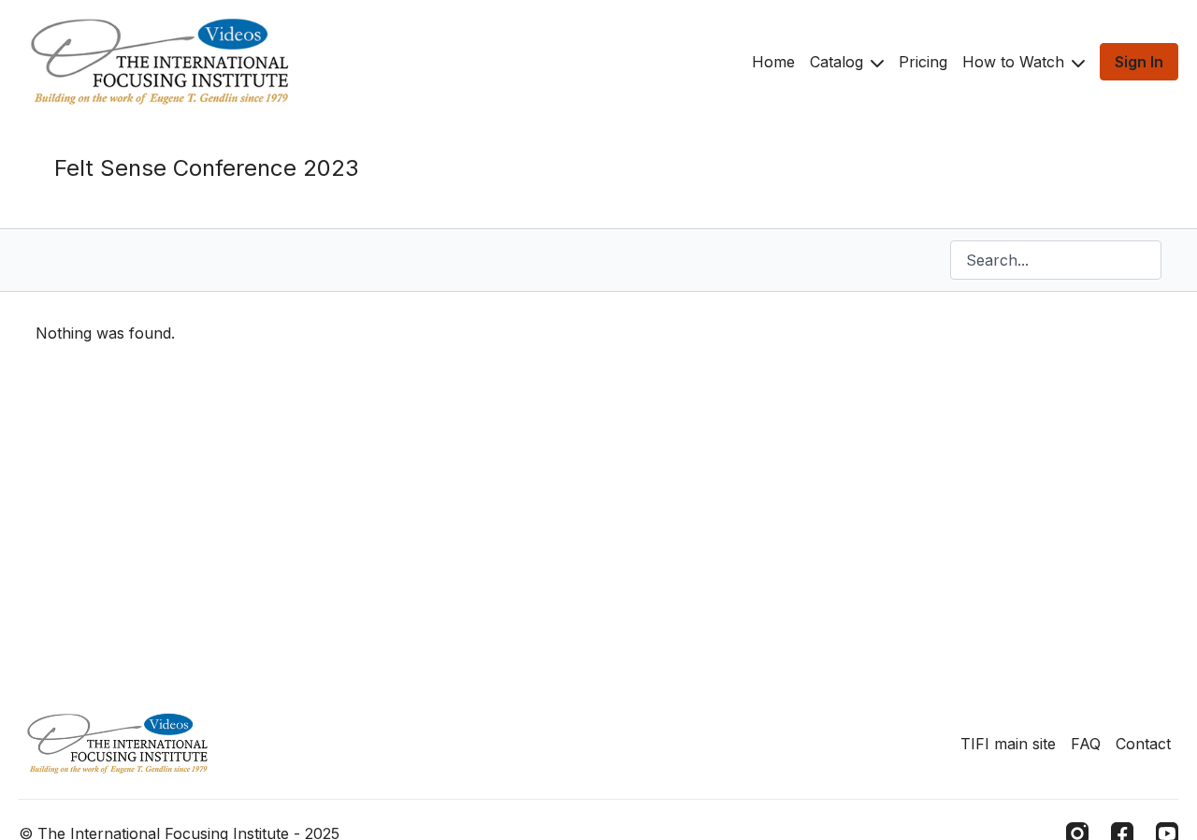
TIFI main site (1008, 743)
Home (773, 61)
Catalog (839, 61)
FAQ (1086, 743)
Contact (1143, 743)
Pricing (923, 61)
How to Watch (1015, 61)
